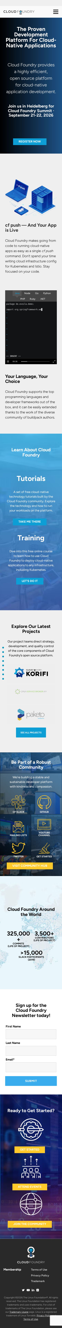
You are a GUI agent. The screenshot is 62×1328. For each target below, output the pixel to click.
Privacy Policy (40, 1275)
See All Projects (31, 732)
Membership (12, 1269)
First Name (13, 1026)
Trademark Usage (18, 1312)
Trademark (38, 1281)
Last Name (13, 1043)
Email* (10, 1059)
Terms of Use (39, 1269)
